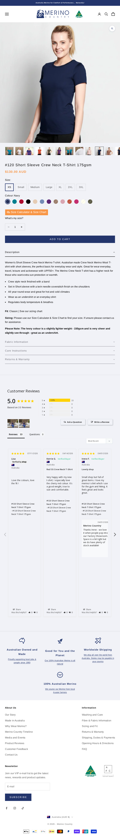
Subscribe (18, 797)
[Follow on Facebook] (6, 808)
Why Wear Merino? (16, 726)
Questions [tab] (34, 434)
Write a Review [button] (101, 422)
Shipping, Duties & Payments (98, 737)
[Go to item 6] (59, 151)
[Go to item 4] (39, 151)
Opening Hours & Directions (98, 743)
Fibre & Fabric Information (96, 720)
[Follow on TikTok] (22, 808)
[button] (60, 252)
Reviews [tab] (13, 434)
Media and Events (15, 737)
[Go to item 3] (29, 151)
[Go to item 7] (69, 151)
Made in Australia (15, 720)
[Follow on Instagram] (14, 808)
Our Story (10, 714)
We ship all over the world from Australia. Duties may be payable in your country (98, 658)
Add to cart (60, 239)
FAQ (84, 749)
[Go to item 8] (79, 151)
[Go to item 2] (19, 151)
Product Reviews (14, 743)
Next (115, 532)
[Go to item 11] (109, 151)
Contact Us (11, 754)
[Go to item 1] (9, 151)
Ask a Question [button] (74, 422)
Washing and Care (92, 714)
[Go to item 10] (99, 151)
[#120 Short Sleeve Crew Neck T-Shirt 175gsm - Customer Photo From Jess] (13, 423)
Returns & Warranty (93, 731)
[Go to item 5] (49, 151)
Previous (5, 532)
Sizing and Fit (90, 726)
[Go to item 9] (89, 151)
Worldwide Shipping (98, 649)
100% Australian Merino (60, 683)
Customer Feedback (16, 749)
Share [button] (18, 609)
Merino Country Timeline (19, 731)
